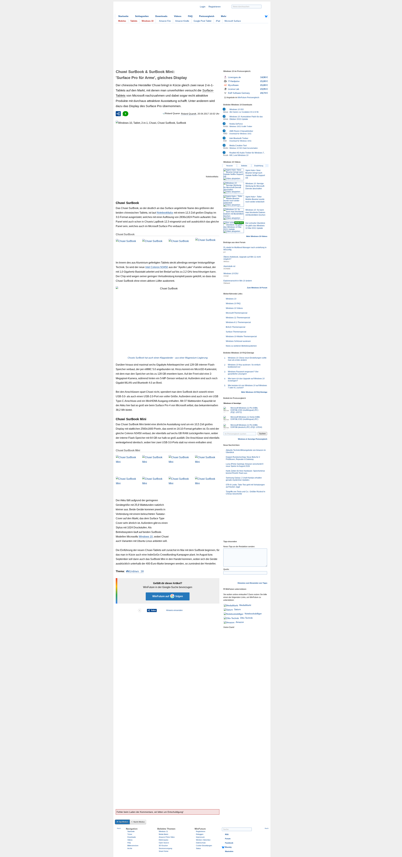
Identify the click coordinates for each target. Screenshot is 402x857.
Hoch (119, 828)
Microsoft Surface (233, 21)
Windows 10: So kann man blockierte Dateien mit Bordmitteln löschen (255, 212)
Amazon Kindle (182, 21)
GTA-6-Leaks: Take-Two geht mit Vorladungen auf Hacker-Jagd (245, 486)
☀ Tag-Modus (122, 822)
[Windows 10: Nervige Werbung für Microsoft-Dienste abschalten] (234, 187)
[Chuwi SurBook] (128, 247)
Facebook (229, 843)
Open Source (164, 843)
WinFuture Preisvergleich (248, 97)
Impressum (200, 837)
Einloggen (199, 834)
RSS (226, 834)
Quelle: (226, 569)
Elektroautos (163, 840)
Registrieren (215, 6)
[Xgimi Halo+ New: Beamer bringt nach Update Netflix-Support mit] (234, 174)
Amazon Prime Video (167, 837)
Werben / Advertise (203, 840)
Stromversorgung (165, 848)
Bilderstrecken (132, 845)
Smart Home (163, 851)
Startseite (123, 16)
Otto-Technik (246, 618)
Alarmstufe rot (229, 266)
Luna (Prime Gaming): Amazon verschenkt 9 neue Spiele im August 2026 (244, 465)
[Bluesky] (266, 16)
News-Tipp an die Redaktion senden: (239, 546)
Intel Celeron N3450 (156, 267)
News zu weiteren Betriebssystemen (241, 346)
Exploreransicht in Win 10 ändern (237, 281)
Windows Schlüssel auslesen (238, 341)
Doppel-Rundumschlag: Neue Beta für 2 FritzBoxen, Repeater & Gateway (243, 458)
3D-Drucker (163, 845)
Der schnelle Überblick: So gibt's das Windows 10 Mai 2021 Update (255, 225)
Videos (177, 16)
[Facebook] (261, 16)
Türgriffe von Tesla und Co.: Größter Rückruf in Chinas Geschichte (245, 493)
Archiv (129, 848)
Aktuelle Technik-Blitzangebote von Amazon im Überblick (246, 451)
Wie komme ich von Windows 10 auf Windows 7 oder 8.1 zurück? (247, 386)
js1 (224, 252)
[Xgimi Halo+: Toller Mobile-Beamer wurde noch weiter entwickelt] (234, 200)
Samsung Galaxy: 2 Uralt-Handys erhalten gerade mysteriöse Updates (244, 479)
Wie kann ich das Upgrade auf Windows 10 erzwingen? (246, 379)
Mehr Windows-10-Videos (256, 236)
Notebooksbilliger (253, 613)
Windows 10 (146, 536)
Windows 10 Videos (234, 308)
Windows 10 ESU (230, 273)
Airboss (226, 261)
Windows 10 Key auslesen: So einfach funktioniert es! (244, 366)
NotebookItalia (165, 212)
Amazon (240, 622)
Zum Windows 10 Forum (257, 288)
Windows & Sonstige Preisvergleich (252, 439)
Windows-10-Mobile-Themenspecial (241, 336)
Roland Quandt (188, 113)
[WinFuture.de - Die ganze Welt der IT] (141, 8)
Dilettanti (226, 283)
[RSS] (256, 16)
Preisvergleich (206, 16)
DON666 (226, 269)
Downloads (161, 16)
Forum (228, 839)
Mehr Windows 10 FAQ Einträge (254, 392)
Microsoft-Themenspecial (236, 313)
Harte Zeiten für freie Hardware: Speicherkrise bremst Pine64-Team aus (245, 472)
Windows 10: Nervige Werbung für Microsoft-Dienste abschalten (255, 186)
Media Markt (163, 834)
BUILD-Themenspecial (235, 327)
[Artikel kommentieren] (127, 610)
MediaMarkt (245, 605)
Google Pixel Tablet (202, 21)
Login (202, 6)
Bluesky (228, 847)
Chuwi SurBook (125, 234)
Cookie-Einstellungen (204, 845)
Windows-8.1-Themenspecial (238, 322)
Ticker (129, 834)
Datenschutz (201, 843)
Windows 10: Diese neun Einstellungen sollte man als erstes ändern (247, 359)
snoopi (225, 276)
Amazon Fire (165, 21)
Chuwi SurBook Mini (128, 450)
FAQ (190, 16)
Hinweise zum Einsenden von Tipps (252, 583)
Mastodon (229, 851)
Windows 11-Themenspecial (238, 318)
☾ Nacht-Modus (138, 822)
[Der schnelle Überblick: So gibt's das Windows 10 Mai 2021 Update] (234, 227)
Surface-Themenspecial (236, 332)
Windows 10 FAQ (233, 303)
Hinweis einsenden (174, 610)
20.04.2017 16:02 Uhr (208, 114)
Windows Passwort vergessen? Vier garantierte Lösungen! (243, 373)
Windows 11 (163, 831)
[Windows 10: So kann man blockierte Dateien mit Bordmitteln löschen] (234, 214)
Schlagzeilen (142, 16)
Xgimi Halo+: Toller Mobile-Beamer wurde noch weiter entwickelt (254, 199)
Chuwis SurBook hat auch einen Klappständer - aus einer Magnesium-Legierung (168, 357)
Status (198, 848)
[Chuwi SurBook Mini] (128, 463)
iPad (218, 21)
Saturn (237, 609)
